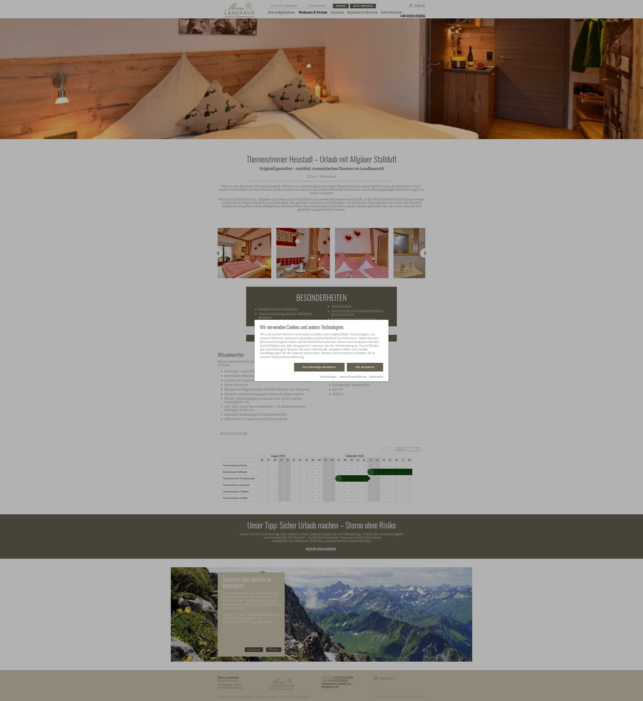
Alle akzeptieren (365, 367)
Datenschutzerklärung (353, 376)
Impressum (376, 376)
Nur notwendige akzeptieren (319, 367)
